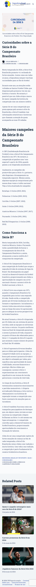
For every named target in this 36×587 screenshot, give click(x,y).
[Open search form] (33, 4)
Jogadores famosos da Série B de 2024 (17, 569)
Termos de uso (20, 584)
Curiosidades (23, 63)
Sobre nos (6, 582)
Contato (26, 581)
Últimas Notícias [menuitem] (27, 4)
